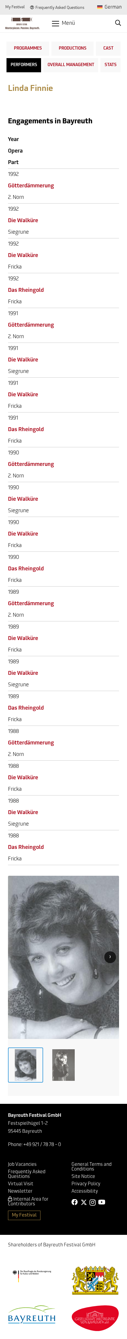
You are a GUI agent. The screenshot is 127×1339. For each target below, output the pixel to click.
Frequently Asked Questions (59, 8)
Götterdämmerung (31, 186)
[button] (63, 23)
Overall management (71, 65)
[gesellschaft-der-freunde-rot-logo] (95, 1318)
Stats (111, 65)
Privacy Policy (85, 1184)
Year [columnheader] (13, 140)
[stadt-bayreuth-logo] (32, 1314)
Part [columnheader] (13, 163)
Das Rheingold (26, 290)
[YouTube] (101, 1202)
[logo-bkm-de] (32, 1276)
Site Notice (83, 1176)
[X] (84, 1202)
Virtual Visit (20, 1184)
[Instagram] (92, 1202)
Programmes (28, 48)
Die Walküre (23, 221)
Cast (108, 48)
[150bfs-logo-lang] (22, 24)
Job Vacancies (22, 1164)
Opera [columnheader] (15, 151)
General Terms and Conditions (91, 1167)
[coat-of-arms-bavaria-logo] (95, 1280)
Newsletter (20, 1191)
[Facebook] (74, 1202)
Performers (24, 65)
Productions (73, 48)
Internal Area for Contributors (28, 1202)
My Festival (15, 7)
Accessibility (84, 1191)
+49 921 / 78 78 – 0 (42, 1144)
